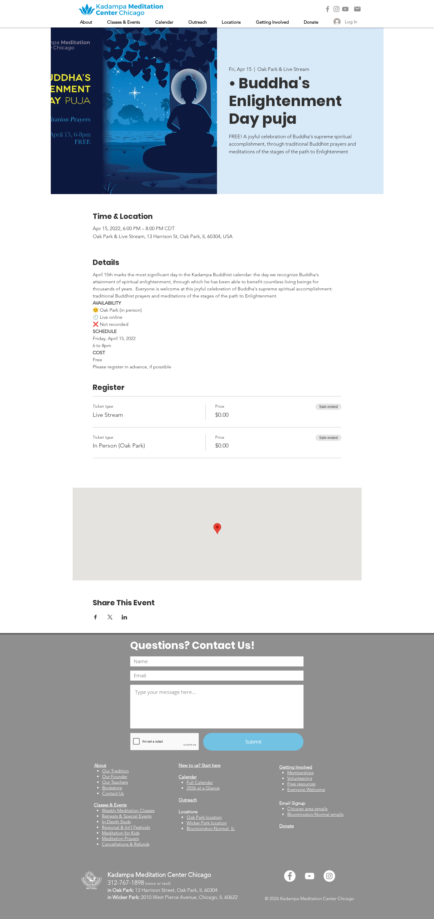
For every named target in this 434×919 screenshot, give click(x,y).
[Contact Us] (357, 9)
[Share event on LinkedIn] (124, 617)
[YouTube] (345, 9)
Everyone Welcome (306, 789)
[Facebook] (328, 9)
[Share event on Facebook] (95, 617)
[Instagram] (336, 9)
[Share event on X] (110, 617)
